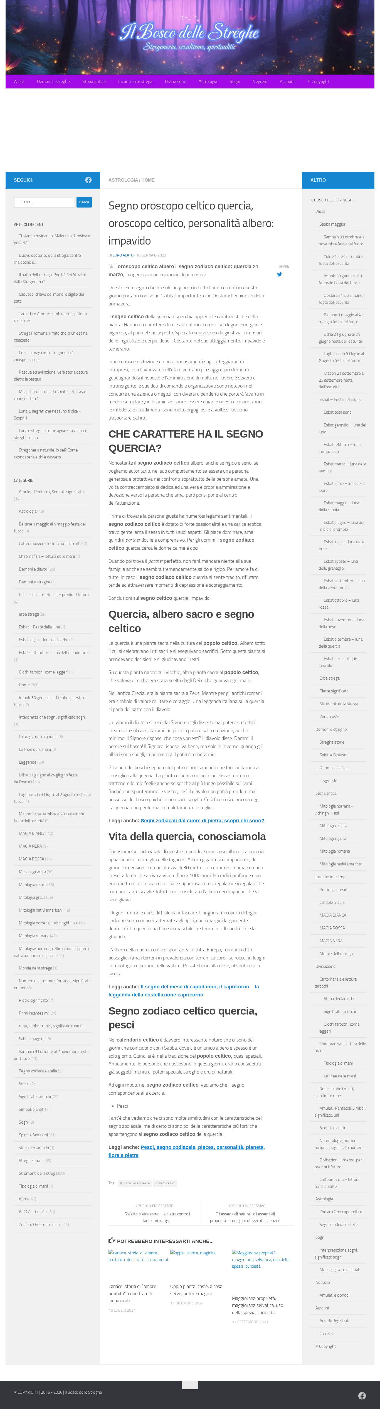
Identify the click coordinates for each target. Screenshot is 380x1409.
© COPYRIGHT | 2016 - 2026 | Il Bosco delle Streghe (58, 1392)
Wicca (19, 81)
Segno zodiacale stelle (38, 1071)
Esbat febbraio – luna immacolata (340, 448)
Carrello (326, 1333)
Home (148, 180)
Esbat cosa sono (338, 412)
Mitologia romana (34, 935)
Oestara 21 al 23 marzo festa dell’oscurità (341, 299)
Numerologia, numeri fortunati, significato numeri (338, 1144)
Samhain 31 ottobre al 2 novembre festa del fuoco (342, 240)
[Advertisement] (190, 130)
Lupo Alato (123, 255)
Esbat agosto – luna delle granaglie (338, 565)
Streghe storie (31, 1160)
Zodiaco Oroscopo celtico (40, 1224)
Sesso (24, 1083)
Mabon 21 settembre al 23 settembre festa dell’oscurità (341, 380)
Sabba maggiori (32, 1038)
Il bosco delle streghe (135, 1183)
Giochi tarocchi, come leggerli (43, 672)
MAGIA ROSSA (31, 859)
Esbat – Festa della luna (39, 627)
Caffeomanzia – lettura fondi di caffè (50, 543)
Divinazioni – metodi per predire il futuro (54, 594)
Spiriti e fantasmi (33, 1134)
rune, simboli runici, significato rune (49, 1025)
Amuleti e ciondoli (335, 1295)
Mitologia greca (32, 897)
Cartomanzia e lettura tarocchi (336, 983)
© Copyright (318, 81)
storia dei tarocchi (34, 1147)
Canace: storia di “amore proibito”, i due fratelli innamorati (132, 1293)
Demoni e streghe (53, 81)
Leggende (27, 762)
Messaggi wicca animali (340, 1269)
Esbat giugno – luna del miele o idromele (341, 526)
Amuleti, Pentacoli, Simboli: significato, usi (54, 491)
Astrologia (208, 81)
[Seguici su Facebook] (88, 180)
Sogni (235, 81)
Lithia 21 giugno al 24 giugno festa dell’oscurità (340, 338)
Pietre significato (33, 1000)
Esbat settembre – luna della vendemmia (54, 652)
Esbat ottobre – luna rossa (339, 604)
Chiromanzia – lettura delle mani (47, 556)
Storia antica (94, 81)
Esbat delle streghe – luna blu (340, 662)
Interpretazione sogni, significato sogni (52, 717)
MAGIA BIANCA (32, 833)
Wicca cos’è (329, 716)
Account (287, 81)
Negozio (260, 81)
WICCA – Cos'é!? (33, 1211)
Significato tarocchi (35, 1096)
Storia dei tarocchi (339, 998)
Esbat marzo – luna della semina (342, 467)
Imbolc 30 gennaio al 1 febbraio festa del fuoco (340, 279)
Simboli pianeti (31, 1109)
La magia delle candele (38, 736)
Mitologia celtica (32, 884)
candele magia (332, 902)
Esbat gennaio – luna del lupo (342, 429)
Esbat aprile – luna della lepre (341, 487)
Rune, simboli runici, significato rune (334, 1092)
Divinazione (175, 81)
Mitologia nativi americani (41, 910)
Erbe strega (330, 678)
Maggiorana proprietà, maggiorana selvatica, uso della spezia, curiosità (257, 1305)
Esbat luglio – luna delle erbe (43, 639)
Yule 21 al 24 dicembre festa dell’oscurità (341, 260)
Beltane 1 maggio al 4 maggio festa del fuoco (340, 318)
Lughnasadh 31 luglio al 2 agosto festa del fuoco (341, 357)
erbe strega (29, 614)
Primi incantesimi (34, 1013)
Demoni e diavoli (33, 569)
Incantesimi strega (135, 81)
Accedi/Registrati (334, 1320)
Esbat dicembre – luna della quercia (340, 643)
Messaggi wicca (32, 871)
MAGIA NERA (30, 846)
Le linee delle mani (35, 749)
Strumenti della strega (38, 1173)
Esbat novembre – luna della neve (341, 623)
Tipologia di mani (33, 1186)
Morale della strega (35, 968)
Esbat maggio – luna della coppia (339, 506)
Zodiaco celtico (165, 1183)
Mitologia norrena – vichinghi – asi (48, 923)
